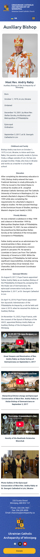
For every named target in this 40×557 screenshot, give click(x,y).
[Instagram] (20, 544)
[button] (33, 18)
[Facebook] (15, 544)
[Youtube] (25, 544)
